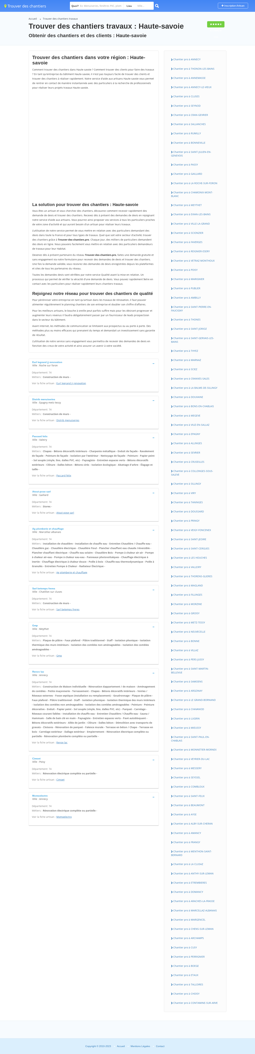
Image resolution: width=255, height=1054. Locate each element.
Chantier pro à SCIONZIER (188, 232)
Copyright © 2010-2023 (98, 1046)
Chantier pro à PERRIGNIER (189, 956)
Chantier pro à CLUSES (186, 96)
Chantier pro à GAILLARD (187, 173)
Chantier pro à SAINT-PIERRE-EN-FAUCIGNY (191, 308)
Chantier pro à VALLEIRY (187, 567)
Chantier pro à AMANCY (187, 833)
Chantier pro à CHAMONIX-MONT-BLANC (192, 194)
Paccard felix (63, 475)
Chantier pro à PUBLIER (186, 288)
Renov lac (61, 742)
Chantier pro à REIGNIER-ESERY (191, 251)
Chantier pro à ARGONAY (187, 690)
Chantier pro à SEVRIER (186, 452)
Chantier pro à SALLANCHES (189, 124)
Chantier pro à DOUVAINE (188, 397)
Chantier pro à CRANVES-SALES (191, 378)
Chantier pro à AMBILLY (187, 297)
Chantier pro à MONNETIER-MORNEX (194, 749)
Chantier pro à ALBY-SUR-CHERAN (193, 823)
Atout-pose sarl (65, 512)
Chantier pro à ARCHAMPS (188, 938)
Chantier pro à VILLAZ (185, 650)
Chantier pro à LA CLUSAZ (188, 864)
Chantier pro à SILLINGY (187, 483)
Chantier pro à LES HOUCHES (190, 557)
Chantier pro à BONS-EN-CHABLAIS (193, 406)
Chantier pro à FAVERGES (187, 242)
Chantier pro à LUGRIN (186, 718)
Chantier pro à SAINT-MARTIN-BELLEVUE (190, 670)
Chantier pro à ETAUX (185, 975)
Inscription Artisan (234, 5)
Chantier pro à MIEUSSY (187, 727)
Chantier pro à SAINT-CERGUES (191, 548)
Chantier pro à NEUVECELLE (189, 631)
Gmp (59, 655)
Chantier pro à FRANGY (186, 842)
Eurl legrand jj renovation (71, 383)
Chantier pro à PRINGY (186, 520)
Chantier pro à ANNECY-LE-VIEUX (192, 87)
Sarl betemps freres (67, 609)
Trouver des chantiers (26, 6)
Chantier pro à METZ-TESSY (189, 622)
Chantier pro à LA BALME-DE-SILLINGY (195, 387)
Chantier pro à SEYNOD (187, 105)
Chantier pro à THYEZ (185, 350)
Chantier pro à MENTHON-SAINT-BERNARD (191, 853)
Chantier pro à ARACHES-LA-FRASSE (194, 901)
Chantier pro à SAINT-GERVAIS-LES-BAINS (192, 339)
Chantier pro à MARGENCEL (189, 919)
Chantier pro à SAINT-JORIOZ (190, 328)
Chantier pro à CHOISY (186, 993)
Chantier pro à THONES (187, 319)
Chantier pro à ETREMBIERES (190, 882)
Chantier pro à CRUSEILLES (188, 461)
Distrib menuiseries (67, 420)
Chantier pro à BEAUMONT (189, 805)
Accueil (33, 18)
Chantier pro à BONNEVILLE (189, 142)
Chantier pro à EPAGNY (186, 434)
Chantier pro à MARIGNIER (188, 279)
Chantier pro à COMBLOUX (188, 786)
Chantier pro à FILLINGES (187, 594)
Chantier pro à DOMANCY (188, 892)
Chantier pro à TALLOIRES (188, 984)
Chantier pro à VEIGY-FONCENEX (192, 530)
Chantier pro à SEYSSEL (186, 777)
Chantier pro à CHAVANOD (188, 709)
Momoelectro (64, 816)
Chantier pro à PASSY (185, 164)
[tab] (94, 363)
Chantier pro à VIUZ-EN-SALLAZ (191, 424)
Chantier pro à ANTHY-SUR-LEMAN (193, 873)
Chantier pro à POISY (185, 269)
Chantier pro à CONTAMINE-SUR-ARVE (195, 1002)
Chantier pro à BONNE (186, 641)
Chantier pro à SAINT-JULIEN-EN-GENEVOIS (191, 153)
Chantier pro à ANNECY (187, 59)
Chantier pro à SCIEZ (185, 369)
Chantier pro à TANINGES (188, 502)
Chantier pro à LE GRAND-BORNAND (194, 700)
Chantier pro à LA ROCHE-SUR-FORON (195, 183)
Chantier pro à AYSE (185, 814)
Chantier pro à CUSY (185, 947)
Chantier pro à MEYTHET (187, 205)
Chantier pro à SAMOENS (188, 681)
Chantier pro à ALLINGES (187, 443)
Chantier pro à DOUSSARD (188, 511)
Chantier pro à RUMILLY (187, 133)
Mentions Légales (140, 1046)
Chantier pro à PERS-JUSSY (188, 659)
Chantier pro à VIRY (184, 493)
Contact (160, 1046)
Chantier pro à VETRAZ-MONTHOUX (194, 260)
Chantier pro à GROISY (186, 613)
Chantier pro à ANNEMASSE (189, 78)
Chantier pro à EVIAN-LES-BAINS (192, 214)
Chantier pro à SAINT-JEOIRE (189, 539)
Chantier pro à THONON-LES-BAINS (193, 68)
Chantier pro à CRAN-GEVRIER (190, 115)
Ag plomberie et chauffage (71, 572)
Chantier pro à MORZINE (187, 604)
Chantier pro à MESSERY (187, 768)
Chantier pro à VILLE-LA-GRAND (191, 223)
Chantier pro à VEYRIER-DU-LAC (191, 759)
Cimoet (60, 779)
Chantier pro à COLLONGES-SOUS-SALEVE (192, 472)
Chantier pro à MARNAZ (187, 360)
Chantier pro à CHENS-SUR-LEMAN (193, 929)
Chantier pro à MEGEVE (186, 415)
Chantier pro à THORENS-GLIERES (192, 576)
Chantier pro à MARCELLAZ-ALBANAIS (195, 910)
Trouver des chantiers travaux (60, 18)
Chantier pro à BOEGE (186, 965)
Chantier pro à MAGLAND (188, 585)
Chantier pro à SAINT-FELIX (189, 796)
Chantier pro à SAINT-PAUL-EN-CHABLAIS (190, 738)
